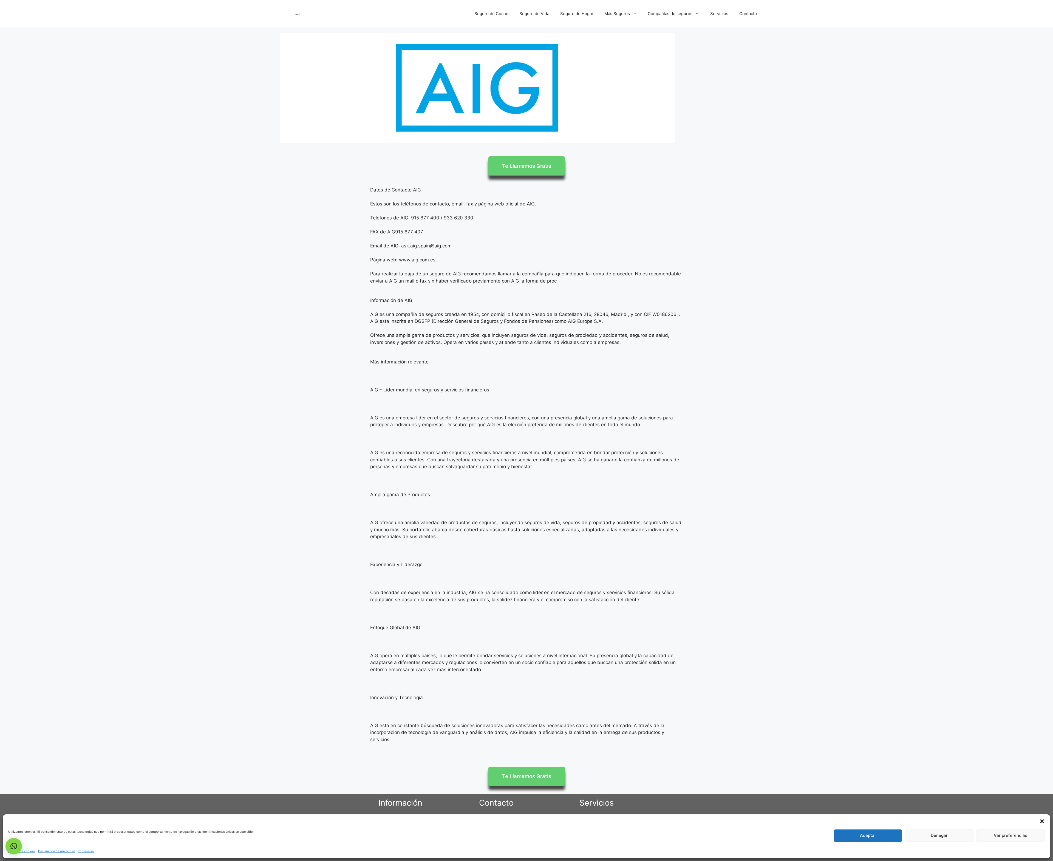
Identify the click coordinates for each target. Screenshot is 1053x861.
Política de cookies (21, 851)
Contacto (748, 13)
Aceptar (868, 835)
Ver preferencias (1010, 835)
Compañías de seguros (670, 13)
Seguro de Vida (534, 13)
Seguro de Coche (491, 13)
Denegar (939, 835)
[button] (1042, 821)
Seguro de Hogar (576, 13)
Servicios (719, 13)
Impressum (86, 851)
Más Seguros (617, 13)
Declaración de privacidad (56, 851)
